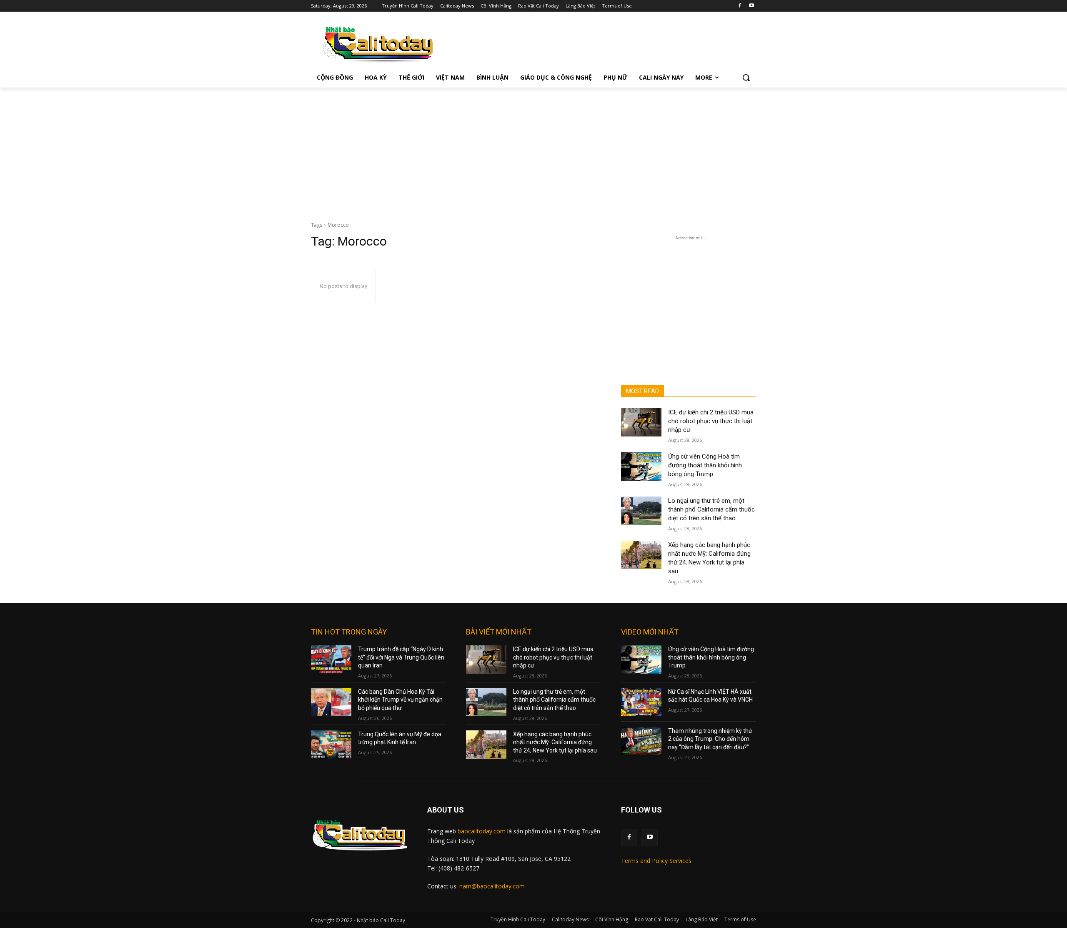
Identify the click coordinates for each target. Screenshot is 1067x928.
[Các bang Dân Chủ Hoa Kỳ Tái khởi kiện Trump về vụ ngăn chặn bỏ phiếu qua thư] (331, 702)
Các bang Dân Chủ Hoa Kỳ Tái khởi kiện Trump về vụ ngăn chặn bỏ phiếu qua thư (400, 699)
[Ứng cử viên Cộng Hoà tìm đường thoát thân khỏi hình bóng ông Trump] (641, 466)
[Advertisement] (533, 150)
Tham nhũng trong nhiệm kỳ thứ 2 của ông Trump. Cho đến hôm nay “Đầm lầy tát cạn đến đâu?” (710, 738)
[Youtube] (751, 6)
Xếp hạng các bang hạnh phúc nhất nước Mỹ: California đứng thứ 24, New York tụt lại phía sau (555, 742)
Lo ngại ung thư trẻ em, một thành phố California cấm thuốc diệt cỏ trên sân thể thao (711, 509)
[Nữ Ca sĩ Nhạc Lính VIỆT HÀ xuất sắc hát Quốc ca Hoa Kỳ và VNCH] (641, 702)
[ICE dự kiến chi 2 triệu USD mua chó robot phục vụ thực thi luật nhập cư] (641, 422)
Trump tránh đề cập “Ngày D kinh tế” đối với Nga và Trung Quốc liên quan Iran (401, 657)
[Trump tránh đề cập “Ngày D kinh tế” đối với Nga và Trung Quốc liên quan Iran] (331, 659)
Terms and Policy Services (656, 861)
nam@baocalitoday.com (492, 886)
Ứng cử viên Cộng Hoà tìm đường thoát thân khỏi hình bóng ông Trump (705, 465)
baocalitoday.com (482, 831)
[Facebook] (739, 6)
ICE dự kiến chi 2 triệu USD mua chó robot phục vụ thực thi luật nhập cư (711, 421)
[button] (746, 78)
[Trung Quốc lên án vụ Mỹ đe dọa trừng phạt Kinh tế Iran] (331, 744)
